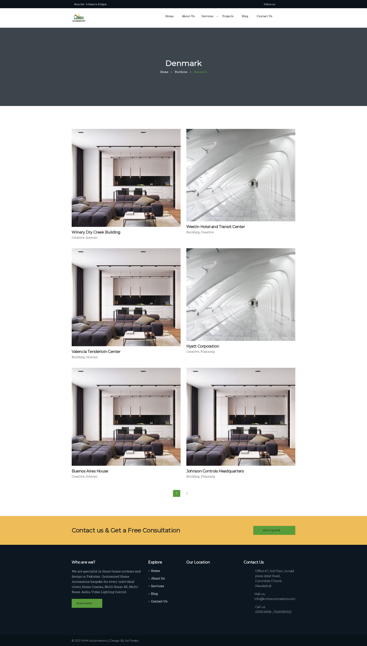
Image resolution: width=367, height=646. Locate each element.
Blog (154, 594)
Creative (78, 237)
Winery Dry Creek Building (96, 232)
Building (193, 232)
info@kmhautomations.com (274, 599)
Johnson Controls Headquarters (215, 471)
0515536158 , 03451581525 (273, 612)
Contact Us (159, 601)
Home (155, 571)
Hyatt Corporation (202, 346)
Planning (208, 351)
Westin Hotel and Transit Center (215, 226)
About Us (158, 578)
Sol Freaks (131, 640)
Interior (91, 237)
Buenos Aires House (90, 471)
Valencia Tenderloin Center (96, 351)
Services (157, 586)
